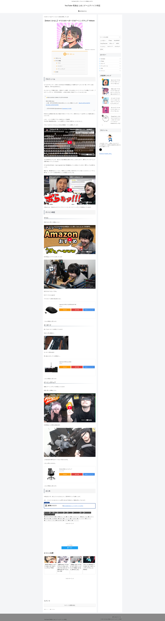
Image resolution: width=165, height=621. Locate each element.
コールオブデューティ (76, 516)
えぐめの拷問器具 (54, 518)
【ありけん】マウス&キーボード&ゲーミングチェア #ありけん (115, 81)
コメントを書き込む (69, 605)
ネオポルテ (117, 46)
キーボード (60, 66)
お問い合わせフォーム (116, 617)
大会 (82, 512)
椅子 (70, 520)
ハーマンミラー (75, 520)
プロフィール (58, 58)
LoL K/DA (47, 518)
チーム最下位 (73, 518)
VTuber (110, 40)
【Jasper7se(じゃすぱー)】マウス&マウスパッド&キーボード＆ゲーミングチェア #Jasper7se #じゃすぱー (111, 121)
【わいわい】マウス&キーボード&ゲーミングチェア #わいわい (115, 109)
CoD (57, 516)
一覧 (52, 512)
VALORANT (61, 512)
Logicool (60, 518)
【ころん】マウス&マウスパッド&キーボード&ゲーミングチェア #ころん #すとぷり (115, 101)
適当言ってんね (84, 516)
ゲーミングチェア (61, 68)
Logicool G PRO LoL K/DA (65, 361)
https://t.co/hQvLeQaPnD (84, 103)
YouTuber (47, 512)
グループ (70, 512)
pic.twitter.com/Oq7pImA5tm (52, 104)
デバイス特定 (58, 60)
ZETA (101, 49)
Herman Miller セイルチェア (65, 469)
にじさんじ (102, 46)
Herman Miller (59, 520)
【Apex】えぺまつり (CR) (50, 514)
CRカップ (111, 43)
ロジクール (88, 518)
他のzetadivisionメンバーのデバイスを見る (73, 505)
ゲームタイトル (76, 512)
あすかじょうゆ (62, 516)
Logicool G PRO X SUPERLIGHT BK (67, 304)
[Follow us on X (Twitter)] (100, 149)
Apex (56, 512)
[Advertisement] (70, 533)
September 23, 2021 (66, 108)
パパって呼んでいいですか (50, 520)
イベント (103, 70)
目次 (67, 54)
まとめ (56, 71)
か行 (66, 512)
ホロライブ (110, 46)
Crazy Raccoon (103, 43)
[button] (119, 37)
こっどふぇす (67, 518)
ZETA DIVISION (88, 512)
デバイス (65, 520)
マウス (59, 63)
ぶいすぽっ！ (103, 40)
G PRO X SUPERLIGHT (49, 516)
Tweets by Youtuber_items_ (105, 153)
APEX (117, 43)
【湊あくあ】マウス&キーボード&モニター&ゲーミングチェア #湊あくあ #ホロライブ (115, 91)
